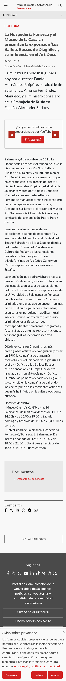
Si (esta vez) (33, 139)
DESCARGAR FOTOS (34, 538)
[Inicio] (34, 6)
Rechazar (39, 674)
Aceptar (55, 674)
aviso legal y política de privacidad (36, 666)
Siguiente (55, 134)
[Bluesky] (43, 573)
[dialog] (33, 654)
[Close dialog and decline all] (63, 630)
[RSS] (55, 573)
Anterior (11, 134)
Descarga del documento (30, 478)
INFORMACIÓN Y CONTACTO (33, 621)
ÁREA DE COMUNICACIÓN (33, 612)
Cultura (11, 26)
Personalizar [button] (11, 674)
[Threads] (49, 573)
